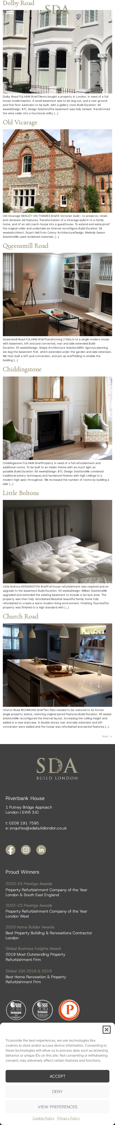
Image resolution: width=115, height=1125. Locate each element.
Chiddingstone (22, 369)
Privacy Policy (68, 1118)
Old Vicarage (20, 122)
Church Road (20, 616)
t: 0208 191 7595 (22, 823)
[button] (106, 1029)
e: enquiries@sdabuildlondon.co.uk (36, 828)
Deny (57, 1091)
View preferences (57, 1107)
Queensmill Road (25, 246)
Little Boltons (21, 493)
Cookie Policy (43, 1118)
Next (107, 736)
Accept (58, 1076)
